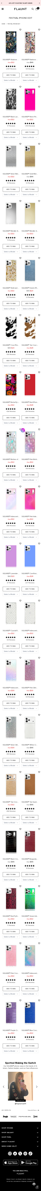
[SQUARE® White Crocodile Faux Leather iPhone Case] (30, 728)
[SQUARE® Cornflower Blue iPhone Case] (30, 556)
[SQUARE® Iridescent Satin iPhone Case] (11, 499)
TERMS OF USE (31, 1179)
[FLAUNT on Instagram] (10, 1153)
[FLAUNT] (20, 9)
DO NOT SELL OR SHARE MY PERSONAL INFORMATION (20, 1181)
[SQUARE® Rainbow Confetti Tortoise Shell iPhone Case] (30, 42)
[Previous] (4, 1086)
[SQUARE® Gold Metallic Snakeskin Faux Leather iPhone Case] (30, 157)
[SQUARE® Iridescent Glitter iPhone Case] (11, 671)
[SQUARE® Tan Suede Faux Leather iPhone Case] (30, 785)
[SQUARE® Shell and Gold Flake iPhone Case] (11, 271)
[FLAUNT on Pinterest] (25, 1153)
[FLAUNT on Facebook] (15, 1153)
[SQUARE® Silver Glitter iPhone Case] (11, 728)
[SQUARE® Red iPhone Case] (30, 385)
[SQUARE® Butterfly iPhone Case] (11, 385)
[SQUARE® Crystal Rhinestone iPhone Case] (11, 613)
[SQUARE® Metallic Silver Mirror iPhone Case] (11, 214)
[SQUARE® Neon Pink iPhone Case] (30, 100)
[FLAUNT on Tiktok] (30, 1153)
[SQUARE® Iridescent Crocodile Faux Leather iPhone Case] (30, 956)
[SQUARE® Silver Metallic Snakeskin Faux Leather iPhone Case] (11, 157)
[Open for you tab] (34, 1184)
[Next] (37, 1086)
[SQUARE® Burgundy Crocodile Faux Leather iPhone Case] (30, 842)
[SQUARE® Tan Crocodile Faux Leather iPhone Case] (11, 785)
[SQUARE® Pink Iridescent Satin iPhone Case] (30, 499)
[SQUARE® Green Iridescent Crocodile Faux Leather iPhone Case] (30, 899)
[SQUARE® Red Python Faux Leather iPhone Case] (11, 899)
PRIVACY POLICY (11, 1179)
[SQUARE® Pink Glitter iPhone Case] (30, 671)
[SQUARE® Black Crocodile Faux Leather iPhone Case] (11, 842)
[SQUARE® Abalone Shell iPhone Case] (11, 42)
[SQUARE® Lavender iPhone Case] (11, 556)
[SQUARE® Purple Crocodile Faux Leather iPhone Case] (11, 1013)
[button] (2, 9)
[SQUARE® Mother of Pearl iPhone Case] (11, 442)
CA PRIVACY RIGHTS (21, 1179)
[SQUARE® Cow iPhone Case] (11, 328)
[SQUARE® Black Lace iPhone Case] (11, 100)
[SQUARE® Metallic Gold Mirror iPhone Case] (30, 214)
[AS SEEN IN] (20, 1116)
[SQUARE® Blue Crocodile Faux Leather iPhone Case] (30, 1013)
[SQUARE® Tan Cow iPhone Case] (30, 328)
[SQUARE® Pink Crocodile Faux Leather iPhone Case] (11, 956)
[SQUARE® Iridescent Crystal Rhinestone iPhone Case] (30, 613)
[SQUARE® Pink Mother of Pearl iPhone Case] (30, 442)
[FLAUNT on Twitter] (20, 1153)
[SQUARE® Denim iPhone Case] (30, 271)
